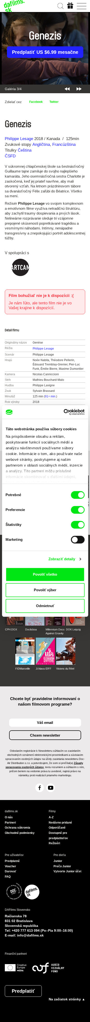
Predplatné (12, 861)
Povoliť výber (45, 590)
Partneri (10, 822)
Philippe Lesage (19, 138)
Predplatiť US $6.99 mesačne (45, 52)
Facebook (36, 102)
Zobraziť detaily (61, 559)
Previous (67, 89)
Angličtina (41, 144)
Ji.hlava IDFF (43, 668)
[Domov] (14, 6)
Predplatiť (23, 991)
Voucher (10, 866)
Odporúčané (57, 827)
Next (79, 89)
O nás (9, 817)
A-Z (51, 817)
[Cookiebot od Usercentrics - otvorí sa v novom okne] (64, 412)
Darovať (10, 871)
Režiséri (54, 843)
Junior (58, 861)
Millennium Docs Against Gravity (55, 631)
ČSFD (11, 156)
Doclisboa (31, 629)
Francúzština (64, 144)
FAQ (8, 876)
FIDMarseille (22, 668)
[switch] (77, 510)
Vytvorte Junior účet (67, 871)
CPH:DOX (11, 629)
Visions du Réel (65, 668)
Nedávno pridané (60, 822)
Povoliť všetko (45, 574)
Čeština (24, 150)
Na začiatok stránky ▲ (67, 999)
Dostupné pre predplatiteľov (58, 835)
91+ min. (50, 396)
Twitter (54, 102)
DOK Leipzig (73, 629)
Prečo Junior (62, 866)
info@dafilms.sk (30, 935)
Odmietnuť (45, 606)
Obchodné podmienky (20, 833)
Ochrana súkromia (17, 827)
